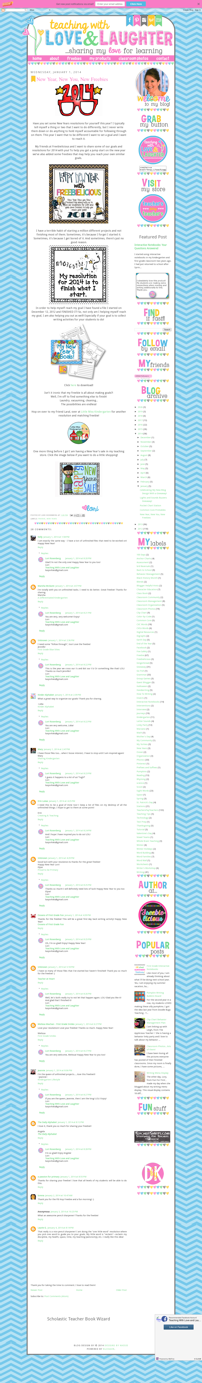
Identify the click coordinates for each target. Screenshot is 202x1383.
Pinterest (141, 763)
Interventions (143, 705)
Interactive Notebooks (148, 701)
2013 (140, 524)
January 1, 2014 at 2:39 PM (68, 694)
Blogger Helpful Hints (148, 585)
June (142, 464)
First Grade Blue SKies (49, 649)
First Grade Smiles (47, 1036)
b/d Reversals (143, 566)
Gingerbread (143, 663)
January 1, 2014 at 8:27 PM (78, 1051)
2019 (140, 411)
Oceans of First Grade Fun (51, 915)
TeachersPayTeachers (147, 810)
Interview (141, 709)
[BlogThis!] (77, 515)
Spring (140, 798)
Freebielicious (144, 659)
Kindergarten (143, 717)
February (145, 481)
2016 (140, 424)
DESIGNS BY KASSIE (116, 1345)
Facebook (141, 647)
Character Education (147, 589)
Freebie (41, 519)
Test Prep (141, 821)
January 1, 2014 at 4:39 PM (78, 915)
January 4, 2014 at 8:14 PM (60, 1227)
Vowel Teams (143, 837)
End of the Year (144, 643)
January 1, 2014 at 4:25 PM (62, 801)
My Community (144, 740)
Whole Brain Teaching (148, 841)
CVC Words (142, 624)
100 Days (141, 554)
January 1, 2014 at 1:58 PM (56, 537)
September (146, 450)
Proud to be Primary (48, 870)
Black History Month (147, 578)
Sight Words (143, 790)
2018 (140, 416)
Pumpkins (142, 771)
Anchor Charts (144, 558)
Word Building (144, 852)
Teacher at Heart (46, 978)
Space (140, 794)
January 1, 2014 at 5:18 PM (61, 967)
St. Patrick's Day (145, 802)
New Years (52, 519)
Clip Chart (142, 612)
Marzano (141, 729)
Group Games (143, 678)
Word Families (144, 856)
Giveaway (141, 667)
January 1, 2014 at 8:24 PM (78, 830)
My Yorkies (142, 744)
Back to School (144, 570)
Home (79, 1290)
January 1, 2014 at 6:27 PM (88, 1024)
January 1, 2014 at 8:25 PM (78, 885)
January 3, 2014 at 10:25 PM (64, 1211)
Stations (141, 806)
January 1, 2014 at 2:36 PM (61, 640)
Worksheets (143, 864)
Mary (40, 749)
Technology (142, 817)
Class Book (142, 593)
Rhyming (141, 779)
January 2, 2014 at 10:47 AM (58, 1195)
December (145, 437)
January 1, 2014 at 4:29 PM (61, 858)
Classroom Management (149, 601)
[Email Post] (71, 515)
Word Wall (142, 860)
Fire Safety (142, 651)
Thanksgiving (143, 825)
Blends (140, 581)
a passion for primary (48, 1176)
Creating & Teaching (48, 815)
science (140, 783)
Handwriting (143, 690)
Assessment (143, 562)
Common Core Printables (153, 510)
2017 (140, 420)
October (144, 446)
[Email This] (75, 515)
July (142, 459)
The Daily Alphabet (47, 1122)
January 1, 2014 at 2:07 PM (68, 586)
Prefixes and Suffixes (147, 767)
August (144, 455)
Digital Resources (145, 632)
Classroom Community (148, 597)
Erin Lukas (43, 801)
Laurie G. (42, 1227)
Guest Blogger (144, 682)
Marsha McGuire (46, 586)
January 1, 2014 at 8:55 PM (73, 1176)
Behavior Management (148, 574)
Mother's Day (143, 736)
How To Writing (144, 694)
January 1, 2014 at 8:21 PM (78, 613)
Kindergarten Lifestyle (49, 1079)
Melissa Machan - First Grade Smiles (56, 1024)
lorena (41, 1195)
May (142, 468)
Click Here (136, 4)
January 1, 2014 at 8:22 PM (78, 664)
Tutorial (140, 829)
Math (139, 732)
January (144, 486)
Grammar (141, 674)
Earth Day (141, 639)
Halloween (142, 686)
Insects (140, 698)
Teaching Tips (144, 814)
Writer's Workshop (146, 868)
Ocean (140, 752)
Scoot (139, 787)
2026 (140, 407)
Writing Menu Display (157, 1073)
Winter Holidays (145, 849)
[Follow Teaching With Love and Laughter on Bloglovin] (143, 377)
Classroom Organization (149, 605)
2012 (140, 528)
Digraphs (141, 636)
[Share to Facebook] (83, 515)
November (146, 442)
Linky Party (142, 725)
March (144, 477)
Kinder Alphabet (46, 694)
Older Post (121, 1290)
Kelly (40, 537)
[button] (101, 4)
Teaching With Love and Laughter (62, 567)
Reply (40, 547)
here (73, 385)
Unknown (42, 640)
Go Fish (140, 671)
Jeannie (41, 1070)
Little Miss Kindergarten (96, 411)
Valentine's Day (144, 833)
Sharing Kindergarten (48, 758)
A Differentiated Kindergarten (53, 597)
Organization (143, 756)
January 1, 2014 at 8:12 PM (71, 1122)
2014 (140, 433)
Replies (44, 553)
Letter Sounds (144, 721)
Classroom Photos (146, 609)
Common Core (144, 620)
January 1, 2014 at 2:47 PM (57, 749)
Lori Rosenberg (53, 558)
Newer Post (36, 1290)
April (143, 473)
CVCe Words (143, 628)
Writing (140, 872)
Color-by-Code (144, 616)
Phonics (141, 759)
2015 (140, 429)
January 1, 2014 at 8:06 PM (59, 1070)
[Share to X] (80, 515)
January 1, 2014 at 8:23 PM (78, 773)
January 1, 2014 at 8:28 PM (78, 1149)
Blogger (108, 1349)
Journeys (141, 713)
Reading (141, 775)
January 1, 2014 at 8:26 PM (78, 993)
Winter (140, 845)
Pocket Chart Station (150, 505)
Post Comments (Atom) (56, 1296)
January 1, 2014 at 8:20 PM (78, 558)
